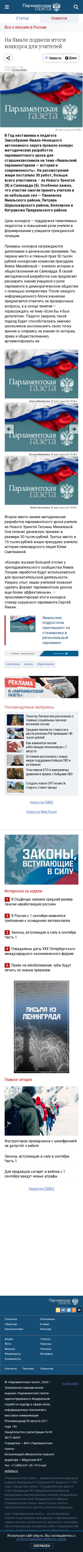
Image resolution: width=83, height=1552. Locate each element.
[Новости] (53, 58)
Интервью (46, 1353)
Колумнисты (13, 1358)
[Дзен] (70, 58)
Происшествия (14, 1329)
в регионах (13, 664)
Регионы (45, 1349)
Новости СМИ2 (41, 802)
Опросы (45, 1339)
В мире (44, 1324)
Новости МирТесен (42, 812)
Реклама (28, 1368)
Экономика (47, 1319)
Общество (11, 1324)
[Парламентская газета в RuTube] (79, 1310)
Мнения (10, 1349)
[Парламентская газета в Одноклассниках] (74, 1310)
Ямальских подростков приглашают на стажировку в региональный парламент (56, 630)
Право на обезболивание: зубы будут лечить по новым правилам (38, 967)
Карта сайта (70, 1383)
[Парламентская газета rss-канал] (58, 1310)
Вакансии (47, 1368)
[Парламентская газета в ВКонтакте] (63, 1310)
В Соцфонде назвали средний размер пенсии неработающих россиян (39, 901)
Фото (8, 1343)
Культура (45, 1329)
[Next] (73, 429)
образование (45, 664)
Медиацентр (13, 1353)
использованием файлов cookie (41, 1539)
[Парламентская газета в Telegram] (68, 1310)
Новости (59, 18)
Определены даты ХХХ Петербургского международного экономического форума (40, 951)
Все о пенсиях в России (25, 27)
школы (28, 664)
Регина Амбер (19, 69)
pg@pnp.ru (11, 1471)
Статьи (22, 18)
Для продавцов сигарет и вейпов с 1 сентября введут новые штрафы (35, 1173)
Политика (11, 1319)
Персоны (46, 1343)
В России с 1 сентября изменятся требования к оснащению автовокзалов (37, 918)
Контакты (11, 1368)
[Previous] (9, 429)
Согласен (41, 1546)
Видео (9, 1339)
